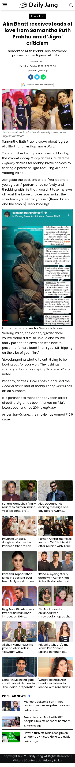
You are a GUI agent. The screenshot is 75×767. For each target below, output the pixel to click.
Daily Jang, (36, 756)
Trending (37, 16)
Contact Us (33, 760)
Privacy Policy (52, 760)
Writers (18, 760)
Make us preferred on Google (40, 84)
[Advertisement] (37, 452)
